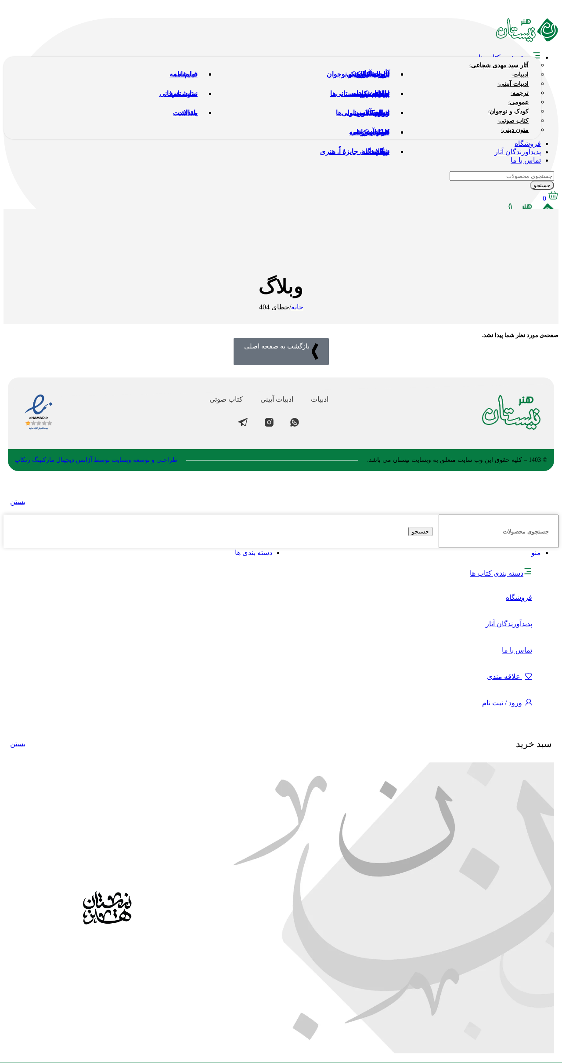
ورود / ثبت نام (502, 703)
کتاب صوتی (226, 399)
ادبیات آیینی (276, 399)
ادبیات (319, 399)
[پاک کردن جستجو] (434, 531)
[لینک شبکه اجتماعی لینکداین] (501, 11)
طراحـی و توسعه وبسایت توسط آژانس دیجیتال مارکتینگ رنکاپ (95, 460)
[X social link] (534, 11)
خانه (297, 307)
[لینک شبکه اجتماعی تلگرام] (484, 11)
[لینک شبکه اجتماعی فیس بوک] (550, 11)
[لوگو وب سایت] (527, 40)
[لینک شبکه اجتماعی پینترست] (517, 11)
